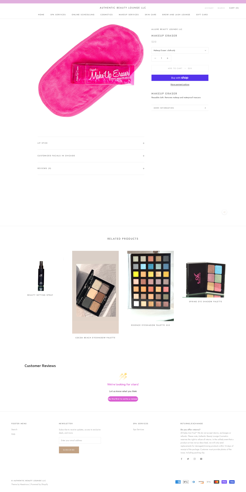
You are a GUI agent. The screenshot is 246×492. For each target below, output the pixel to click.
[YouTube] (201, 458)
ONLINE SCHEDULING (83, 14)
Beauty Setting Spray (40, 295)
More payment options (180, 84)
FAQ (13, 434)
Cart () (234, 8)
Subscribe (69, 450)
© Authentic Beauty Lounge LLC (28, 480)
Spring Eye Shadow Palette (205, 301)
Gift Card (202, 14)
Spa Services (138, 429)
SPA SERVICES (58, 14)
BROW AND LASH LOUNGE (176, 14)
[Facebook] (182, 458)
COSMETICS (107, 14)
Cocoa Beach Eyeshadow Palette (95, 337)
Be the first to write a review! (123, 399)
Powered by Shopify (39, 484)
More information (164, 108)
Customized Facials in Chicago (56, 155)
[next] (237, 293)
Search (221, 8)
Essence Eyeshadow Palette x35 (150, 325)
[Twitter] (188, 458)
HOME (41, 14)
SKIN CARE (151, 14)
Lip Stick (43, 143)
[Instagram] (195, 458)
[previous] (9, 293)
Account (209, 8)
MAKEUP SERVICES (129, 14)
